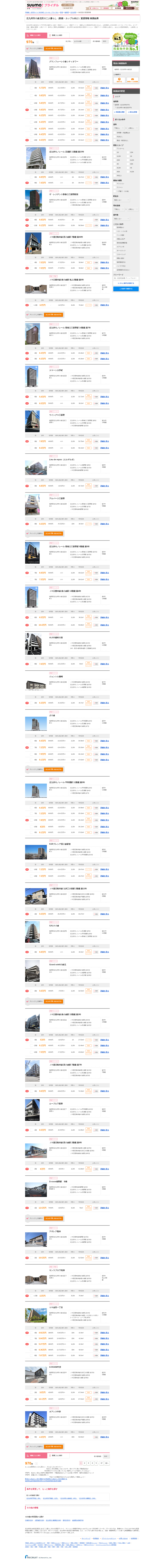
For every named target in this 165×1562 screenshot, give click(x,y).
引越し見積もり (70, 1544)
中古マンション (103, 1543)
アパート (120, 187)
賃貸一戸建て (74, 1543)
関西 (53, 1546)
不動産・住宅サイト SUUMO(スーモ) (35, 1543)
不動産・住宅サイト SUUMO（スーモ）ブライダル (41, 12)
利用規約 (96, 1538)
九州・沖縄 (68, 1546)
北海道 (27, 1546)
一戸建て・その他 (123, 191)
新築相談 (75, 1546)
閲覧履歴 (106, 8)
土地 (128, 1543)
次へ (106, 1463)
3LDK (119, 168)
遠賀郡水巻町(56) (78, 1520)
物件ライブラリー (89, 1544)
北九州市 (73, 12)
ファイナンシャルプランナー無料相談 (106, 1544)
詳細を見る (104, 88)
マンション (120, 183)
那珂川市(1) (66, 1520)
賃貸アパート (65, 1543)
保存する (119, 80)
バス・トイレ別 (122, 231)
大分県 (45, 1481)
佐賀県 (31, 1481)
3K (118, 164)
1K (118, 152)
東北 (32, 1546)
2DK (118, 160)
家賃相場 (82, 1543)
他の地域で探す (67, 8)
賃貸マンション (55, 1543)
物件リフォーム (48, 1544)
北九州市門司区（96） (33, 1498)
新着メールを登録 (133, 80)
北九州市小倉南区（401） (68, 1498)
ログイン (128, 8)
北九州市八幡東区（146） (87, 1498)
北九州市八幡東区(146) (53, 1520)
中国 (62, 1546)
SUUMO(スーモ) (135, 2)
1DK (131, 152)
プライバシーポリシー (109, 1538)
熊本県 (40, 1481)
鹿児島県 (54, 1481)
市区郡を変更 (120, 112)
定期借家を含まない (123, 270)
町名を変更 (133, 112)
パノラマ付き (121, 266)
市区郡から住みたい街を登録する (56, 1479)
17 (101, 1463)
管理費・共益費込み (123, 133)
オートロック (121, 250)
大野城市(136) (39, 1520)
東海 (49, 1546)
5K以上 (119, 175)
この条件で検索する (126, 289)
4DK (118, 172)
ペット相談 (120, 235)
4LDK (132, 172)
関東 (36, 1546)
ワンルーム (120, 148)
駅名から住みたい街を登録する (35, 1479)
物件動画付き (121, 262)
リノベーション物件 (30, 1544)
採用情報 (134, 1538)
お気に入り (95, 8)
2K (131, 156)
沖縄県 (59, 1481)
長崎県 (36, 1481)
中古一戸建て (122, 1543)
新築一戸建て (113, 1543)
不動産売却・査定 (59, 1544)
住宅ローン (79, 1544)
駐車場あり (120, 227)
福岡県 (67, 12)
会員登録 (117, 8)
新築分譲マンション (91, 1543)
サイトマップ (86, 1538)
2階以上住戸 (121, 239)
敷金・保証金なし (123, 140)
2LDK (132, 160)
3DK (131, 164)
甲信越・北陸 (42, 1546)
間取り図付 (120, 258)
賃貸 (61, 12)
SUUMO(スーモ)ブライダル (43, 6)
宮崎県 (49, 1481)
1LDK (119, 156)
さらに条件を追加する (127, 283)
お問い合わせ (123, 1538)
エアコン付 (120, 247)
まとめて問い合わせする (53, 48)
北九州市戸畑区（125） (51, 1498)
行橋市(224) (29, 1520)
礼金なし (120, 136)
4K (131, 168)
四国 (58, 1546)
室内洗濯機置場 (122, 243)
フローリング (121, 254)
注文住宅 (40, 1544)
